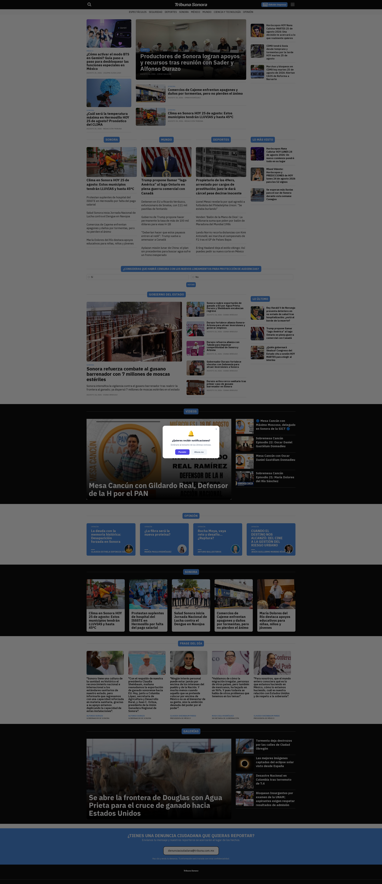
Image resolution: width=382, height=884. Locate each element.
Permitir (182, 452)
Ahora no (199, 452)
